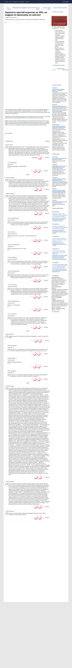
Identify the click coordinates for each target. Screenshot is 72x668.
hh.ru (15, 19)
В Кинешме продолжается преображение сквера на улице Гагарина (59, 232)
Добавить (47, 141)
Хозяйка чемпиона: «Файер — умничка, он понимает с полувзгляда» (58, 90)
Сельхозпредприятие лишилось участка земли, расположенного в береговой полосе (59, 270)
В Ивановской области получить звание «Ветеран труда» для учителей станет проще (59, 167)
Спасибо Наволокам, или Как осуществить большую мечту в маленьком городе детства (59, 127)
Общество (14, 17)
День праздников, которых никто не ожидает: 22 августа (59, 202)
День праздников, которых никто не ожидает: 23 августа (59, 159)
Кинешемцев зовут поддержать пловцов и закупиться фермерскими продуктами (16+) (59, 180)
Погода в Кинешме (60, 68)
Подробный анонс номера (59, 65)
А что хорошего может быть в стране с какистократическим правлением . (58, 252)
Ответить (47, 157)
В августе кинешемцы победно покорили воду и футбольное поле (60, 107)
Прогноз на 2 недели (66, 69)
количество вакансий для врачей (18, 116)
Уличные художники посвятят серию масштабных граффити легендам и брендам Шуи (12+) (59, 191)
